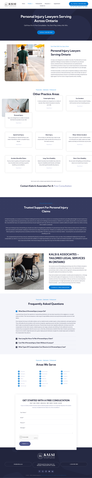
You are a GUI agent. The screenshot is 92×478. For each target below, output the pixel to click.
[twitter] (42, 471)
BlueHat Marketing (45, 475)
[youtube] (49, 471)
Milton (21, 378)
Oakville (43, 376)
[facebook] (39, 471)
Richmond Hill (66, 371)
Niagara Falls (45, 383)
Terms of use (52, 475)
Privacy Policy (58, 475)
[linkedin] (52, 471)
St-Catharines (23, 381)
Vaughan (65, 376)
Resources (64, 475)
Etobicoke (44, 378)
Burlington (22, 373)
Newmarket (44, 373)
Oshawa (44, 385)
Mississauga (44, 371)
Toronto (65, 373)
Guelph (64, 378)
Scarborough (23, 385)
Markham (22, 376)
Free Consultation (63, 185)
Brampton (22, 371)
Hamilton (65, 383)
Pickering (22, 383)
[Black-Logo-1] (10, 2)
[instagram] (46, 471)
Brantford (65, 381)
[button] (46, 311)
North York (44, 381)
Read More (18, 123)
